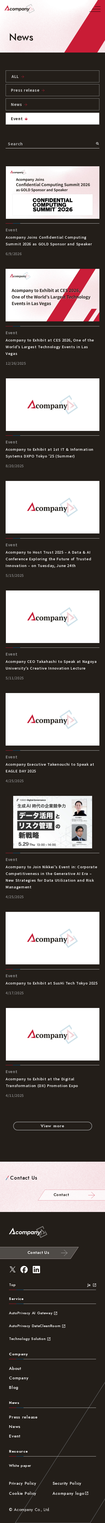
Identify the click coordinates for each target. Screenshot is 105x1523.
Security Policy (67, 1483)
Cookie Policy (22, 1493)
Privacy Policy (22, 1483)
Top (12, 1284)
